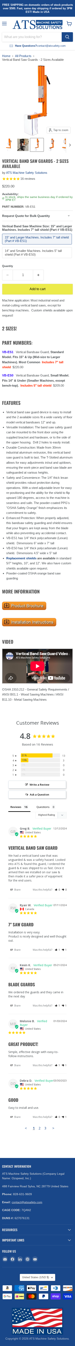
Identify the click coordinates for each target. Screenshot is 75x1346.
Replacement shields (21, 558)
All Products (23, 56)
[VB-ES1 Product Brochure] (24, 612)
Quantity (7, 266)
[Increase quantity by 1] (38, 275)
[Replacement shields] (36, 558)
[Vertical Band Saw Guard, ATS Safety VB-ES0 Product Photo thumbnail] (51, 144)
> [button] (53, 1128)
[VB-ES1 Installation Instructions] (29, 628)
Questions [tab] (43, 807)
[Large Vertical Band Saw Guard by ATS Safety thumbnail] (23, 144)
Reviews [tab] (15, 807)
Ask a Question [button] (39, 794)
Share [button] (17, 889)
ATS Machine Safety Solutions (26, 172)
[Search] (67, 37)
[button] (57, 889)
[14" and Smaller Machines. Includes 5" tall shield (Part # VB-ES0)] (37, 259)
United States (35, 1277)
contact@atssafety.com (27, 1202)
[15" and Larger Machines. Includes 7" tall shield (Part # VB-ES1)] (37, 245)
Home (6, 56)
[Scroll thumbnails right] (69, 145)
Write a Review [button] (39, 784)
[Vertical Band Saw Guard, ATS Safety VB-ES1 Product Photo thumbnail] (9, 144)
